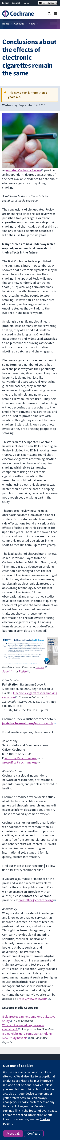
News (32, 23)
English (5, 2)
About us (19, 23)
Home (5, 23)
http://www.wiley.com (33, 999)
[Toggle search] (49, 13)
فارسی (26, 2)
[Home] (18, 13)
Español (16, 2)
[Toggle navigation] (55, 13)
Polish (23, 671)
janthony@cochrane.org (20, 758)
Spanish (7, 671)
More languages (49, 2)
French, (40, 667)
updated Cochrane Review (23, 170)
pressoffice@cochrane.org (19, 762)
